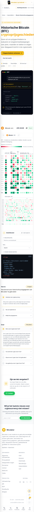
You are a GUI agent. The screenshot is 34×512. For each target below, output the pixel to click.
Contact (4, 468)
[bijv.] (3, 135)
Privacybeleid (6, 460)
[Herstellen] (18, 135)
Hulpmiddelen (10, 15)
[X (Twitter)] (27, 482)
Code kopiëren (26, 233)
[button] (17, 247)
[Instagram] (30, 482)
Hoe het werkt (7, 58)
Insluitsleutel (8, 237)
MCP (3, 486)
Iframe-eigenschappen (10, 252)
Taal (4, 244)
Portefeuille (5, 489)
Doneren (21, 458)
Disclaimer (5, 465)
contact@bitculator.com (17, 502)
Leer (20, 469)
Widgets (4, 492)
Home (3, 15)
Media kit (4, 470)
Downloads (22, 461)
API (3, 484)
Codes (4, 473)
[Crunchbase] (20, 482)
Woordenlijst (22, 463)
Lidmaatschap (6, 481)
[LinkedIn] (23, 482)
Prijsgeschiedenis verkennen (11, 53)
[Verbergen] (32, 2)
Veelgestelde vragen (8, 462)
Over (20, 455)
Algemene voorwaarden (6, 456)
